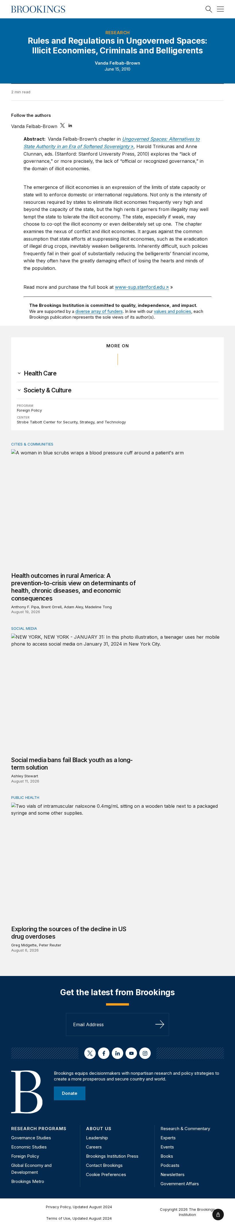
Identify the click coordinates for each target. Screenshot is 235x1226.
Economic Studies (29, 1147)
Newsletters (172, 1174)
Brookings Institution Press (112, 1156)
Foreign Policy (29, 410)
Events (167, 1147)
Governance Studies (31, 1137)
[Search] (208, 9)
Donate (69, 1093)
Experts (168, 1137)
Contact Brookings (104, 1165)
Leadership (97, 1137)
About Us (98, 1128)
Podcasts (169, 1165)
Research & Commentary (185, 1128)
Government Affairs (179, 1183)
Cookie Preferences (106, 1174)
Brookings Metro (27, 1181)
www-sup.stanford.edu (140, 287)
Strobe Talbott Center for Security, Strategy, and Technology (71, 422)
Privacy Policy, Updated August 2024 (79, 1206)
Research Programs (38, 1128)
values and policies (172, 311)
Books (166, 1156)
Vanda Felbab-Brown (117, 63)
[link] (40, 373)
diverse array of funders (99, 311)
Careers (94, 1147)
